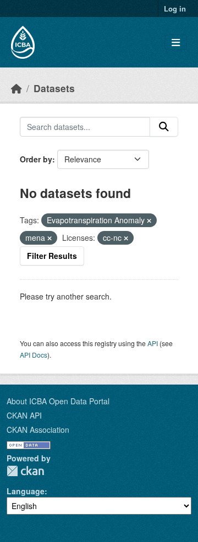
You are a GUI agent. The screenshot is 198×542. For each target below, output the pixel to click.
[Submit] (164, 127)
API (152, 343)
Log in (175, 8)
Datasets (54, 88)
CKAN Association (38, 429)
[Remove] (149, 220)
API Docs (33, 354)
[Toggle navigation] (175, 42)
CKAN (25, 471)
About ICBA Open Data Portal (58, 401)
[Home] (16, 88)
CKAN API (24, 415)
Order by (36, 159)
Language (26, 490)
